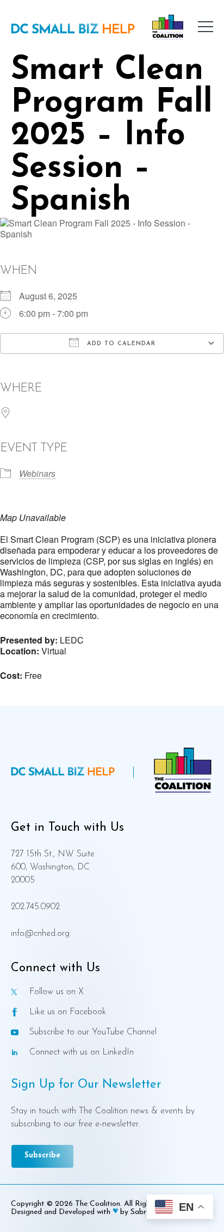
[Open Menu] (205, 27)
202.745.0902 (35, 907)
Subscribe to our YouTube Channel (93, 1032)
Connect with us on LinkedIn (81, 1053)
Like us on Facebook (67, 1012)
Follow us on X (56, 992)
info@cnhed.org (40, 933)
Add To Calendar (119, 344)
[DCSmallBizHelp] (73, 29)
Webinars (37, 473)
